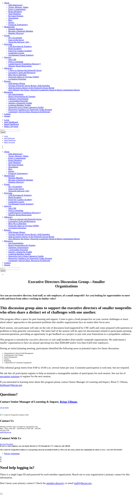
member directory (55, 483)
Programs (8, 44)
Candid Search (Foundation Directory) (24, 64)
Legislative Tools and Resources (22, 72)
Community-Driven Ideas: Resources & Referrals (29, 111)
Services (7, 57)
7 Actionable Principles (18, 101)
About (6, 3)
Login (6, 120)
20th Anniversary (15, 5)
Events (7, 35)
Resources (8, 92)
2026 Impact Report (16, 83)
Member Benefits (15, 29)
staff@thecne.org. (83, 483)
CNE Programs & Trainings (20, 46)
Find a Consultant (15, 61)
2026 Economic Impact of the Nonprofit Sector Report (31, 87)
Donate (7, 116)
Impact (11, 22)
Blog (10, 20)
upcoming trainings (10, 376)
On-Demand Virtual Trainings (21, 55)
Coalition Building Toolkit (19, 105)
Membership (9, 27)
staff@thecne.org (5, 432)
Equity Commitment (17, 9)
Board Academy (15, 48)
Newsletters (13, 18)
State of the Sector (16, 40)
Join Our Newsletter (6, 444)
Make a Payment (11, 126)
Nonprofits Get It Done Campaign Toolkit (26, 107)
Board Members (15, 11)
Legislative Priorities (17, 79)
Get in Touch (4, 408)
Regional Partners (15, 16)
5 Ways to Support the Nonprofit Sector (25, 70)
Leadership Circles (16, 53)
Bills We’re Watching (17, 74)
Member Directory (16, 33)
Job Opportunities (15, 94)
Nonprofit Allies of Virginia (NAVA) (23, 77)
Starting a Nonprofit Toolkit (20, 103)
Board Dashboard (11, 124)
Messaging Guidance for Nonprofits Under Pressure (30, 109)
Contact (7, 114)
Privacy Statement (12, 453)
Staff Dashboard (11, 122)
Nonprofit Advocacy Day (18, 42)
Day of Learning (15, 37)
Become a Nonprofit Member (20, 31)
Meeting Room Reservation (20, 66)
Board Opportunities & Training (21, 96)
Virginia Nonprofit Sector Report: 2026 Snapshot (29, 85)
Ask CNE (12, 59)
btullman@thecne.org (11, 385)
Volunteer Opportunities (18, 98)
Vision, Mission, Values (18, 7)
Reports (7, 81)
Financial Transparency (18, 24)
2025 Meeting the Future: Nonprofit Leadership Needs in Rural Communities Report (44, 90)
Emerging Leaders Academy (20, 50)
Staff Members (14, 13)
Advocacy (8, 68)
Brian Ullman (68, 401)
